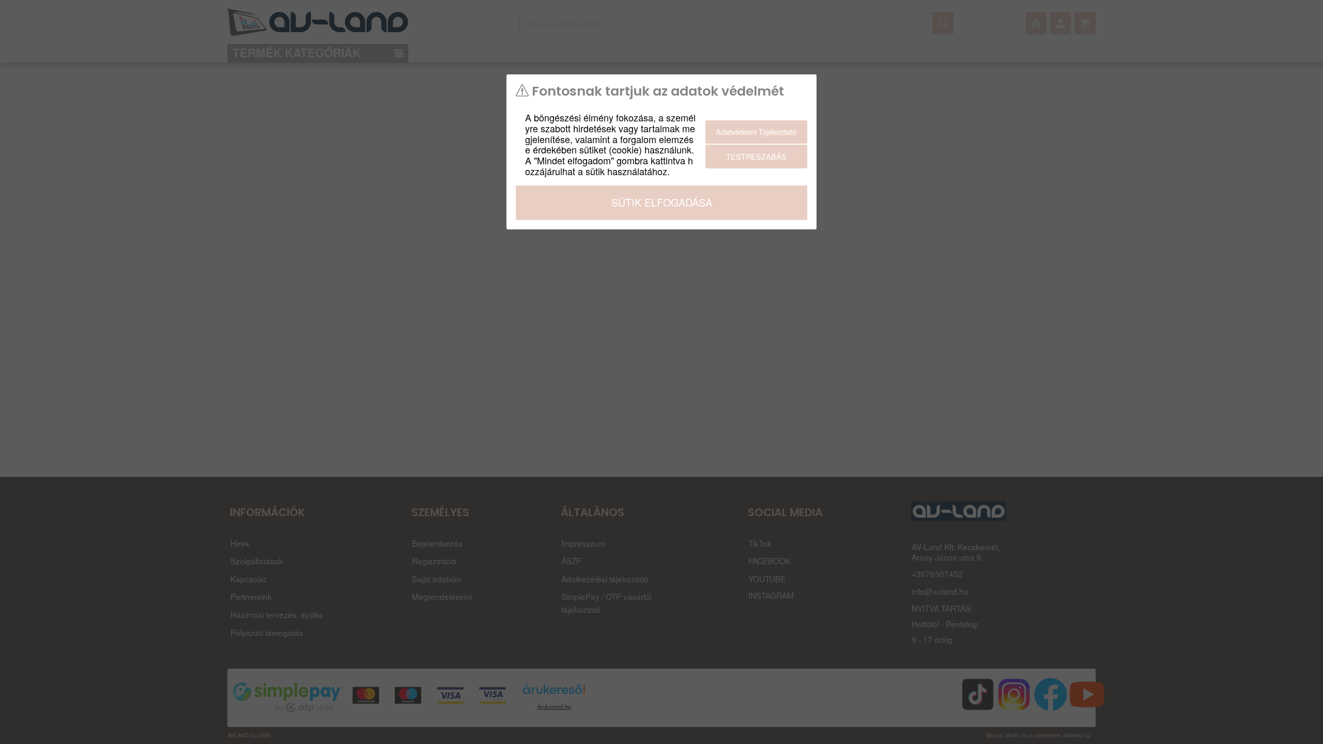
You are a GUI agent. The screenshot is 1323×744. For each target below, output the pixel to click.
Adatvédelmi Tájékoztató (756, 131)
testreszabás (756, 156)
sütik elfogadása (661, 202)
